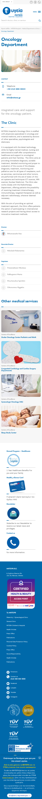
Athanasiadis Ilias (14, 234)
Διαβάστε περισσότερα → (19, 795)
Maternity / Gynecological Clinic (17, 617)
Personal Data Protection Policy (17, 642)
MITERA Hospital (16, 28)
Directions (14, 672)
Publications (11, 638)
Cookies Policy (11, 646)
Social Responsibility (13, 654)
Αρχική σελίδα (5, 28)
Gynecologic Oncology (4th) (12, 402)
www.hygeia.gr (8, 777)
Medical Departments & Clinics (31, 28)
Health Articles (11, 629)
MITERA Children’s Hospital (16, 625)
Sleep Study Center (8, 433)
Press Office (10, 633)
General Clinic (11, 621)
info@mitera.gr (14, 98)
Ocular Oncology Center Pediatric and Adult (18, 337)
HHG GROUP (6, 1)
